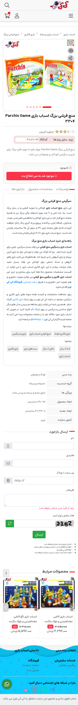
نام (72, 438)
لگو (32, 309)
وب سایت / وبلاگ (65, 473)
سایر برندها (60, 139)
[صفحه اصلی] (69, 34)
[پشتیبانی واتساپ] (7, 684)
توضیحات (62, 189)
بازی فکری (29, 34)
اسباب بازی (64, 356)
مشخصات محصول (40, 189)
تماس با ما (33, 670)
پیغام (69, 490)
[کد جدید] (10, 523)
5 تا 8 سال (65, 349)
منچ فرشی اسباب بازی (40, 334)
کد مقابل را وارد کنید (62, 516)
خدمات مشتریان (65, 660)
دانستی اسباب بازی (27, 650)
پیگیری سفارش (67, 665)
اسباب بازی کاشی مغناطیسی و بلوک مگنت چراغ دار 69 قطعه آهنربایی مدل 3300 (58, 619)
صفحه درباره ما (31, 665)
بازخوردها (18, 189)
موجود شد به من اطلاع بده (37, 176)
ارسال (39, 534)
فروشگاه (33, 660)
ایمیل (69, 455)
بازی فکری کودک (62, 334)
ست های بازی (30, 349)
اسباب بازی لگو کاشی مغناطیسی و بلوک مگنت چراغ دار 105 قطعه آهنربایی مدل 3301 (22, 619)
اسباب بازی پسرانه (49, 34)
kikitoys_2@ (37, 319)
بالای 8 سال (48, 349)
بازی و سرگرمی (19, 334)
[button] (72, 607)
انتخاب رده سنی (66, 650)
